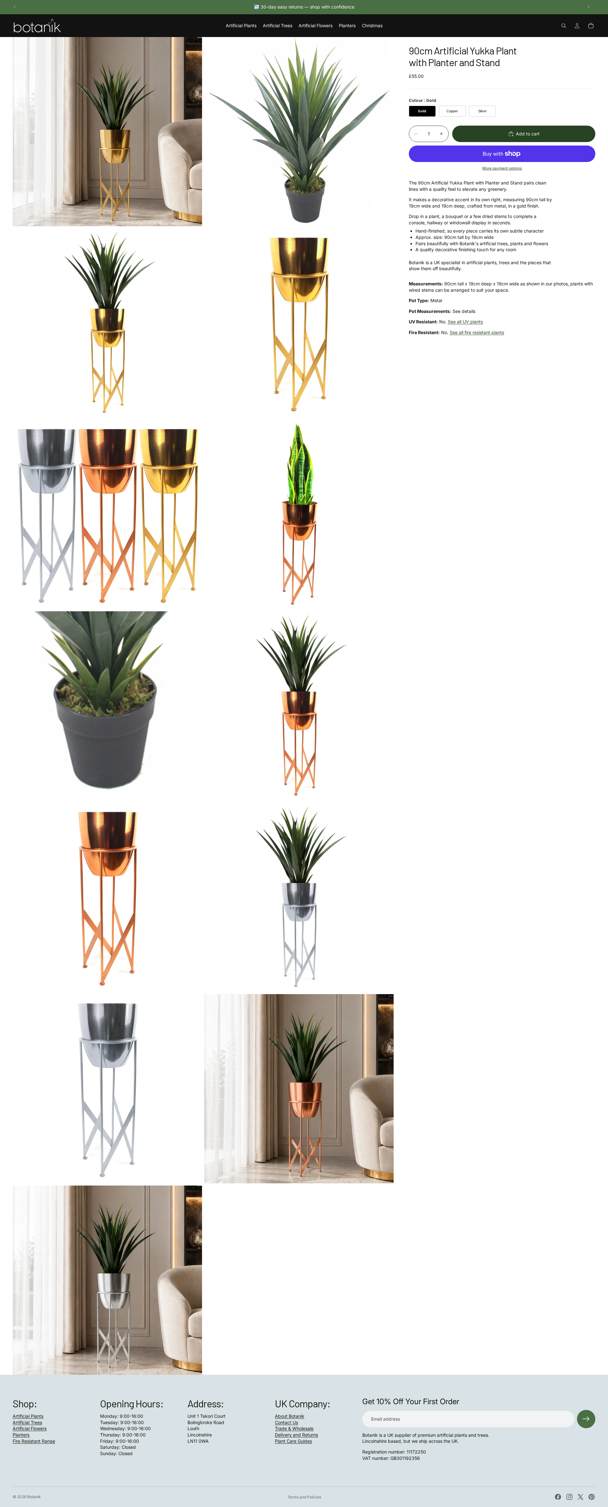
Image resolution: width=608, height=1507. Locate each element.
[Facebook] (558, 1497)
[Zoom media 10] (299, 897)
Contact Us (286, 1422)
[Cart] (591, 26)
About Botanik (289, 1416)
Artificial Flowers (30, 1428)
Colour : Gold (422, 100)
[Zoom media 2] (299, 131)
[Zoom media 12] (299, 1088)
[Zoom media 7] (107, 705)
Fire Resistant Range (34, 1441)
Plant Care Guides (293, 1441)
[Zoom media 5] (107, 514)
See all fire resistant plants (477, 332)
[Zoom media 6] (299, 514)
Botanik (34, 1496)
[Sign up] (586, 1419)
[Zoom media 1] (107, 131)
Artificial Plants (28, 1416)
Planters (21, 1434)
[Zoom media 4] (299, 323)
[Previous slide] (15, 7)
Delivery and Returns (296, 1434)
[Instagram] (569, 1497)
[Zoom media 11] (107, 1088)
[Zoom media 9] (107, 897)
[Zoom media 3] (107, 323)
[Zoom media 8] (299, 705)
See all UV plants (465, 321)
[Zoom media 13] (107, 1280)
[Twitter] (580, 1497)
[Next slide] (588, 7)
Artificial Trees (27, 1422)
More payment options (502, 168)
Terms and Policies (304, 1497)
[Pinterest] (591, 1497)
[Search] (564, 26)
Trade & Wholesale (294, 1428)
